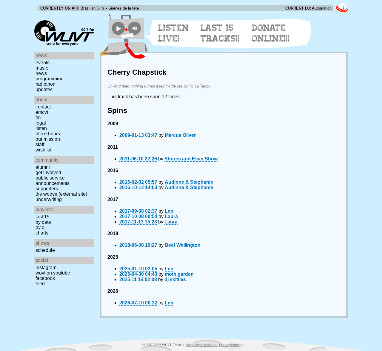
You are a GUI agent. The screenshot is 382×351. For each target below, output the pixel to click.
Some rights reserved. (202, 345)
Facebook (45, 278)
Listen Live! (173, 33)
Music (42, 67)
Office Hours (48, 133)
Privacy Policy (229, 345)
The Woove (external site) (61, 194)
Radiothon (46, 84)
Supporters (47, 188)
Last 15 (43, 216)
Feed (40, 283)
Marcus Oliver (180, 135)
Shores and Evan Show (191, 158)
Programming (50, 78)
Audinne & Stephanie (189, 182)
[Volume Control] (135, 28)
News (41, 73)
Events (43, 62)
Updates (44, 89)
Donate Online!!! (270, 33)
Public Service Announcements (53, 180)
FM (38, 117)
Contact (43, 106)
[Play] (118, 28)
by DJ (41, 227)
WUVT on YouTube (53, 272)
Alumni (43, 167)
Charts (42, 232)
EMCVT (42, 112)
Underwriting (49, 199)
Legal (41, 122)
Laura (171, 216)
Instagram (46, 267)
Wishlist (43, 149)
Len (169, 211)
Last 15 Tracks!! (220, 33)
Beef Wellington (183, 245)
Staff (40, 144)
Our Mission (48, 139)
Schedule (45, 250)
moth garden (179, 274)
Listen (41, 128)
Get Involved (48, 172)
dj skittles (175, 279)
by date (43, 222)
